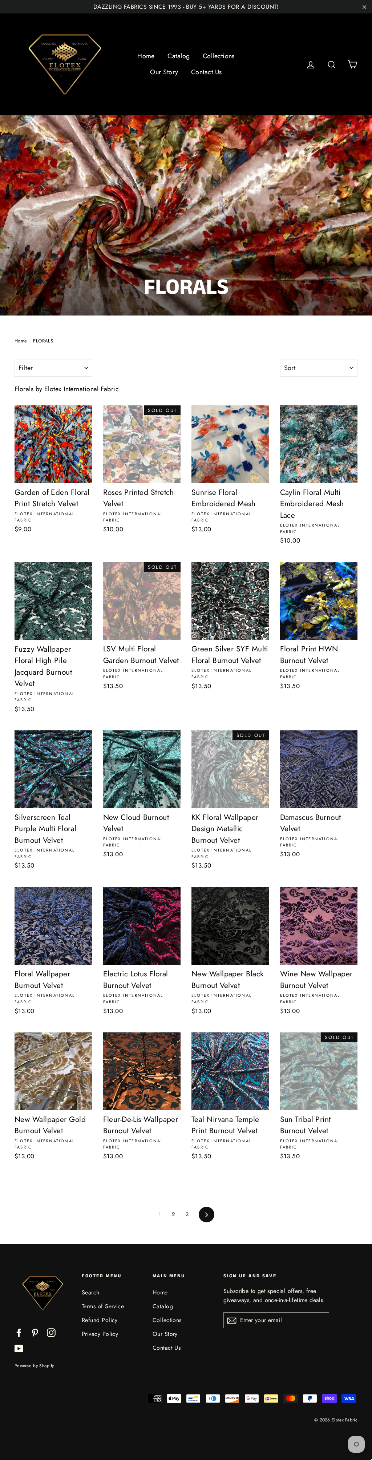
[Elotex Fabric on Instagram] (51, 1332)
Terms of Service (103, 1306)
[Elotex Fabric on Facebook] (19, 1332)
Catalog (178, 56)
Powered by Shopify (34, 1365)
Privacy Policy (100, 1334)
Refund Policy (100, 1320)
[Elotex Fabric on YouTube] (19, 1348)
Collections (219, 56)
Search (91, 1292)
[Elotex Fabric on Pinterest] (35, 1332)
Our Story (164, 72)
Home (146, 56)
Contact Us (206, 72)
